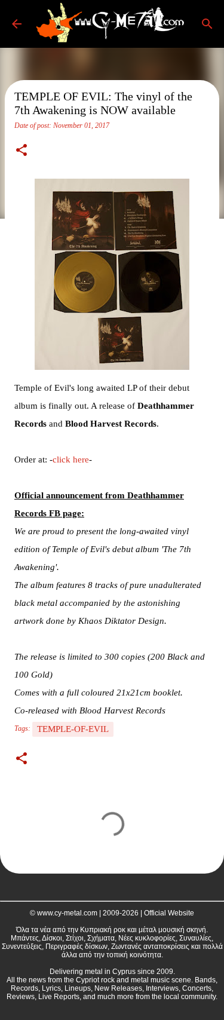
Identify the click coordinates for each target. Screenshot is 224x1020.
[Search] (207, 24)
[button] (21, 151)
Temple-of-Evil (73, 729)
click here (71, 459)
